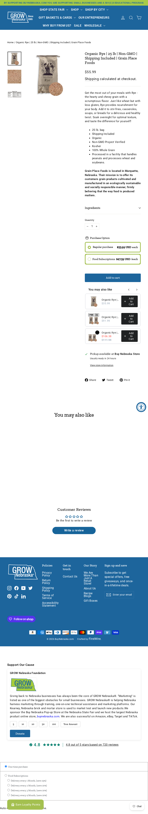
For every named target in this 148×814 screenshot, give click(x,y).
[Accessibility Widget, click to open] (141, 407)
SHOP (75, 9)
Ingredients (92, 208)
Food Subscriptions (18, 775)
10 (23, 724)
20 (33, 724)
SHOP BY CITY (95, 9)
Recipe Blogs (88, 595)
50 (43, 724)
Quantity (89, 220)
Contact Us (70, 576)
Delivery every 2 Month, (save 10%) (28, 785)
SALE (77, 25)
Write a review (74, 530)
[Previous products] (129, 289)
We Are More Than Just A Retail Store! (91, 578)
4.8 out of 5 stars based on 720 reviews (92, 744)
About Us (90, 588)
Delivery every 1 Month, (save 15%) (28, 780)
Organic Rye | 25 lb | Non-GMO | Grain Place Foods (110, 299)
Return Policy (46, 582)
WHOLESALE (93, 25)
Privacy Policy (47, 574)
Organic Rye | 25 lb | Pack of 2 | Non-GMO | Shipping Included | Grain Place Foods (110, 317)
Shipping (92, 79)
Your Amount (70, 724)
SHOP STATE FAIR (52, 9)
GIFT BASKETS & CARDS (56, 17)
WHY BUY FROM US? (57, 25)
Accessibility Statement (50, 604)
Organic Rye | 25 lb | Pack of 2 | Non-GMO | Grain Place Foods (110, 332)
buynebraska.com (48, 716)
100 (54, 724)
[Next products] (137, 289)
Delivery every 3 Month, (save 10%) (28, 790)
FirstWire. (95, 639)
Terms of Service (48, 597)
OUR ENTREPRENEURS (94, 17)
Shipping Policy (48, 589)
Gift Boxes (91, 600)
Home (10, 42)
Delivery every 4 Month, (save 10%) (28, 795)
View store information (102, 365)
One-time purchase (18, 766)
